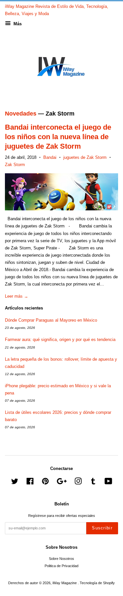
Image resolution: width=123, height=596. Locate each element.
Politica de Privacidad (61, 566)
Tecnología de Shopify (97, 583)
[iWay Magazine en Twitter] (14, 483)
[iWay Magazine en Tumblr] (93, 483)
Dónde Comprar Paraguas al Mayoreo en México (51, 320)
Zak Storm (15, 164)
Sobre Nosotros (61, 559)
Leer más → (16, 296)
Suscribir (102, 527)
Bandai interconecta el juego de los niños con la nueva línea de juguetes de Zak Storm (58, 136)
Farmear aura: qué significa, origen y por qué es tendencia (60, 339)
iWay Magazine (65, 583)
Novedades (20, 113)
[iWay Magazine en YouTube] (108, 483)
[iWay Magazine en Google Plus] (62, 483)
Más (17, 23)
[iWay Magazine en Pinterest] (45, 483)
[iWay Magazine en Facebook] (30, 483)
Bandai (49, 157)
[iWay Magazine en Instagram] (78, 483)
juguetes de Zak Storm (85, 157)
